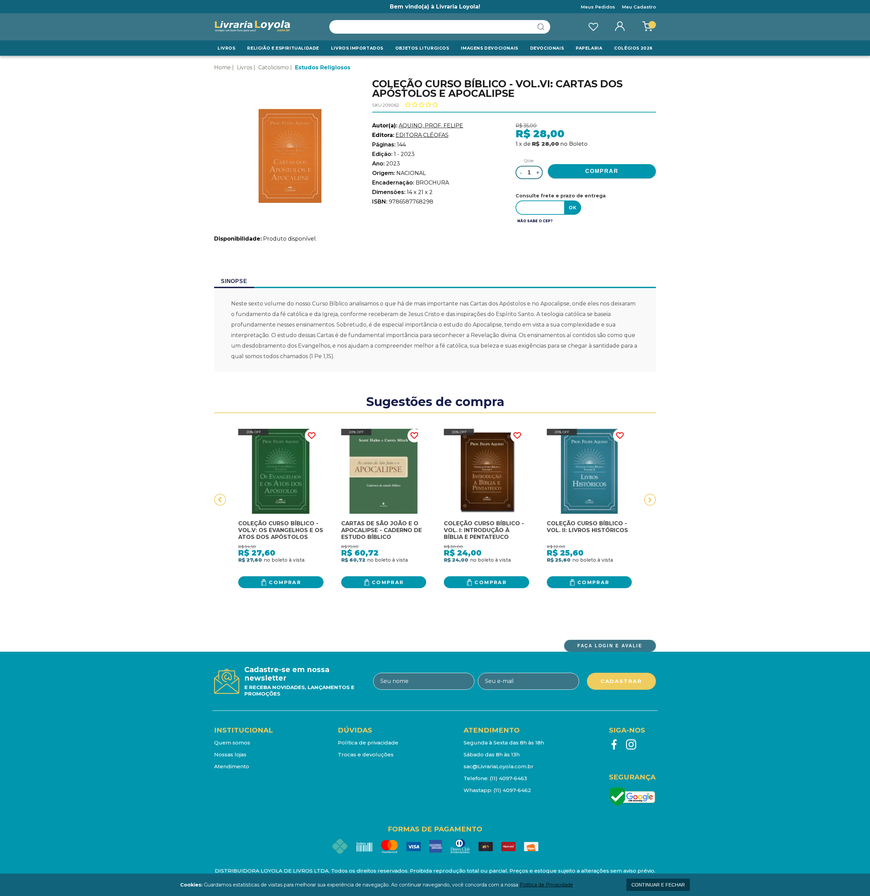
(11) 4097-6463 (508, 778)
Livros (227, 48)
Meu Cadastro (639, 7)
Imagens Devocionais (489, 48)
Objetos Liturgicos (422, 48)
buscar (541, 27)
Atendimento (231, 766)
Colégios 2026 (633, 48)
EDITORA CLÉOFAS (422, 135)
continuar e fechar (658, 885)
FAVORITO (311, 435)
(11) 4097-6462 (512, 790)
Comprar (285, 582)
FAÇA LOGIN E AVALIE (609, 645)
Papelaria (589, 48)
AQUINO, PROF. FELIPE (431, 125)
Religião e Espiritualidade (283, 48)
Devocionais (547, 48)
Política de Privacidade (546, 885)
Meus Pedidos (598, 7)
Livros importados (357, 48)
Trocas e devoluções (366, 754)
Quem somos (232, 742)
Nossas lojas (230, 754)
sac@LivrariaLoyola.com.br (499, 766)
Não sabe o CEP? (535, 221)
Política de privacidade (368, 742)
